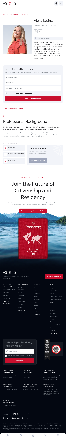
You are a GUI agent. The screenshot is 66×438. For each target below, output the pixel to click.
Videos (52, 293)
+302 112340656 (8, 387)
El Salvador (21, 298)
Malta (36, 296)
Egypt (20, 307)
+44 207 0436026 (48, 387)
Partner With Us (55, 325)
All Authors (53, 316)
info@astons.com (53, 276)
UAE (35, 308)
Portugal (37, 293)
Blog (51, 288)
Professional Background (13, 108)
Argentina (21, 301)
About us (52, 310)
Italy (35, 302)
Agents (15, 14)
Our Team (53, 313)
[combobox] (9, 88)
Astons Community (56, 299)
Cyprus (36, 291)
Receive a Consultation (33, 98)
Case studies (53, 291)
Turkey (20, 304)
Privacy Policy (19, 93)
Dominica (6, 292)
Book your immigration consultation (33, 211)
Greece (36, 288)
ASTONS (6, 14)
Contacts (52, 331)
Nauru (20, 292)
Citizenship (22, 310)
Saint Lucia (6, 298)
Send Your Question (38, 160)
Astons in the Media (56, 296)
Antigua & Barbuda (9, 289)
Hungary (37, 299)
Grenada (5, 295)
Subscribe (19, 361)
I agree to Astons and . (19, 93)
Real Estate (53, 333)
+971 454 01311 (28, 373)
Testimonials (54, 322)
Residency (37, 314)
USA (35, 311)
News (51, 302)
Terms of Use (28, 93)
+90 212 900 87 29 (49, 373)
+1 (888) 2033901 (28, 387)
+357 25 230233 (8, 373)
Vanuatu (21, 295)
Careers (52, 328)
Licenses (52, 319)
